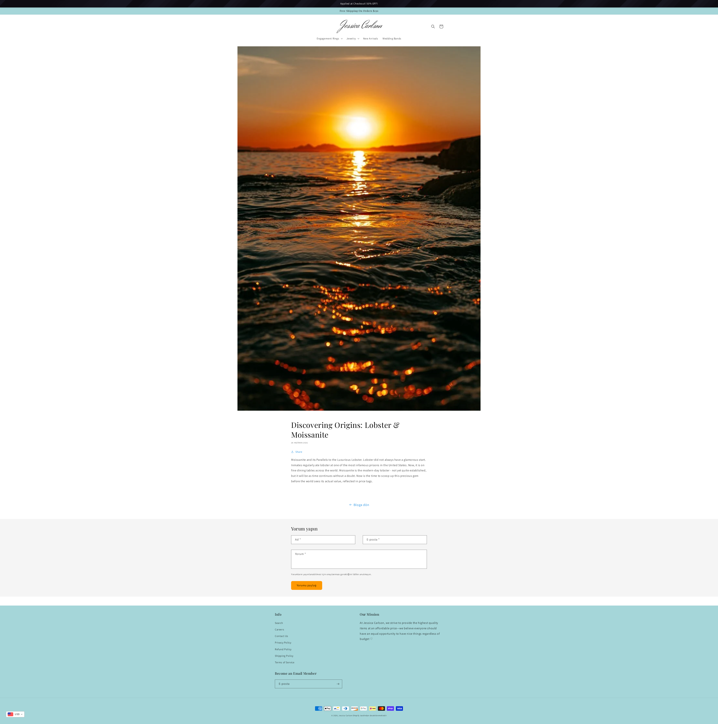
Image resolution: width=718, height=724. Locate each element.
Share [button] (298, 451)
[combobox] (15, 714)
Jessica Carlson (345, 715)
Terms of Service (284, 662)
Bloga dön (361, 505)
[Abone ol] (338, 684)
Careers (279, 629)
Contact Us (281, 636)
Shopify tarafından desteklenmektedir (369, 715)
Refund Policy (283, 649)
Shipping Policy (284, 655)
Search (279, 623)
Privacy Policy (283, 642)
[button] (329, 38)
